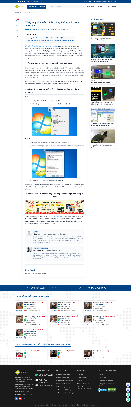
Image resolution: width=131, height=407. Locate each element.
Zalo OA (43, 380)
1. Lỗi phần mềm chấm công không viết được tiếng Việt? (45, 38)
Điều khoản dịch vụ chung (65, 380)
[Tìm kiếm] (82, 7)
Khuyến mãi (102, 377)
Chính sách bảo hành (63, 374)
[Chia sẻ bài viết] (17, 37)
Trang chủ (19, 12)
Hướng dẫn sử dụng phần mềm (106, 384)
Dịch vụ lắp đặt (82, 377)
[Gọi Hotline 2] (128, 399)
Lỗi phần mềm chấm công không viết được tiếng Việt (41, 46)
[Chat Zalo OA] (128, 384)
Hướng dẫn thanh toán (63, 383)
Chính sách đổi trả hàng (64, 390)
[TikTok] (24, 398)
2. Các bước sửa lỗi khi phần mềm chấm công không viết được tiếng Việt (51, 40)
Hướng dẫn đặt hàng (63, 377)
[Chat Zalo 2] (128, 389)
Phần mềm (90, 6)
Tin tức (101, 374)
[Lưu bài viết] (17, 31)
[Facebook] (16, 398)
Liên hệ (80, 380)
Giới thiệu (80, 374)
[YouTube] (20, 398)
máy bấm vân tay (56, 216)
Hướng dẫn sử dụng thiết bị (107, 380)
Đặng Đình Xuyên (38, 250)
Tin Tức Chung (28, 12)
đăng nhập (34, 273)
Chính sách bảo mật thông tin (65, 393)
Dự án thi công (110, 6)
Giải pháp (100, 6)
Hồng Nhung (37, 234)
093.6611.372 (38, 287)
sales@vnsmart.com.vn (63, 288)
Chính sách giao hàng (63, 387)
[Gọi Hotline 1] (128, 394)
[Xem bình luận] (17, 26)
